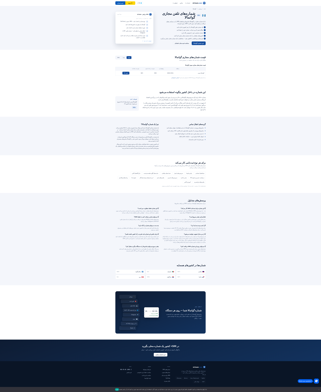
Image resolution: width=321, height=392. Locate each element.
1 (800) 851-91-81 (126, 369)
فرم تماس (129, 372)
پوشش (200, 9)
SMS (118, 57)
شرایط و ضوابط (147, 369)
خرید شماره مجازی (160, 354)
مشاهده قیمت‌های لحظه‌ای (182, 43)
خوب (117, 389)
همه (129, 57)
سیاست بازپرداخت (146, 375)
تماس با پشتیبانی (175, 77)
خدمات (188, 3)
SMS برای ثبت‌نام (166, 375)
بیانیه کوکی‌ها (148, 378)
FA (140, 3)
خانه (205, 9)
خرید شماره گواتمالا (198, 43)
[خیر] (319, 389)
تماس (181, 3)
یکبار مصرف (167, 381)
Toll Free (168, 378)
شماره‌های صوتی (166, 372)
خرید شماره (120, 3)
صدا (124, 57)
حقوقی (176, 3)
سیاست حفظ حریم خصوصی (144, 372)
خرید (127, 73)
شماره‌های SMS (166, 369)
